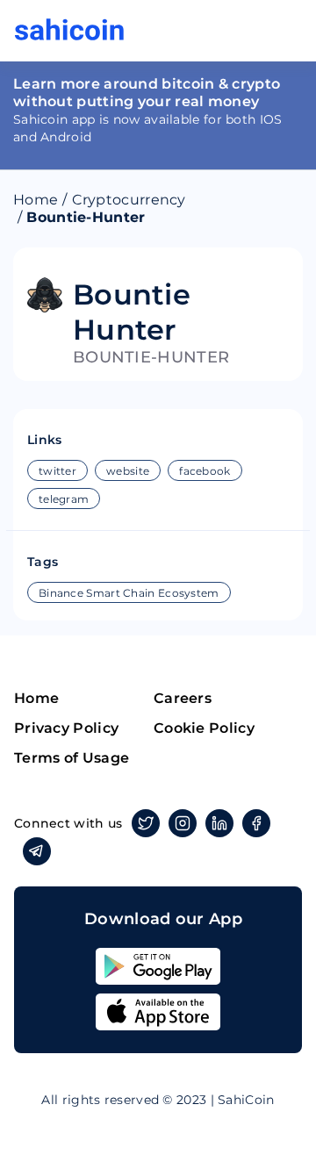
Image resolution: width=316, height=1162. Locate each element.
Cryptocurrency (129, 199)
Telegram (37, 851)
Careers (183, 698)
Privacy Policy (66, 728)
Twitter (146, 823)
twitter (57, 470)
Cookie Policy (204, 728)
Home (35, 199)
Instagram (183, 823)
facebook (204, 470)
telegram (64, 499)
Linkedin (219, 823)
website (127, 470)
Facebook (256, 823)
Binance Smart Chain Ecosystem (129, 592)
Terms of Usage (71, 758)
